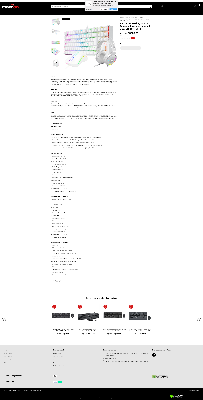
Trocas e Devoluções (59, 360)
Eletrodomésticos (121, 13)
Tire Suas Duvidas (58, 356)
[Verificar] (176, 396)
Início (77, 13)
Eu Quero (113, 9)
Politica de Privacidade (59, 366)
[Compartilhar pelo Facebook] (53, 282)
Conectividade (86, 13)
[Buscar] (150, 7)
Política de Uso (57, 353)
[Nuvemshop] (194, 390)
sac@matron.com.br (110, 358)
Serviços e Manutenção (10, 360)
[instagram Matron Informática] (2, 1)
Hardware (97, 13)
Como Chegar (8, 356)
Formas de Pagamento (59, 363)
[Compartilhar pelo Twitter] (56, 282)
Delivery (6, 363)
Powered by (88, 9)
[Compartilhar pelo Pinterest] (60, 282)
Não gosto (104, 9)
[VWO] (92, 9)
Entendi (125, 397)
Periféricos (108, 13)
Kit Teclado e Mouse (137, 17)
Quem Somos (8, 353)
